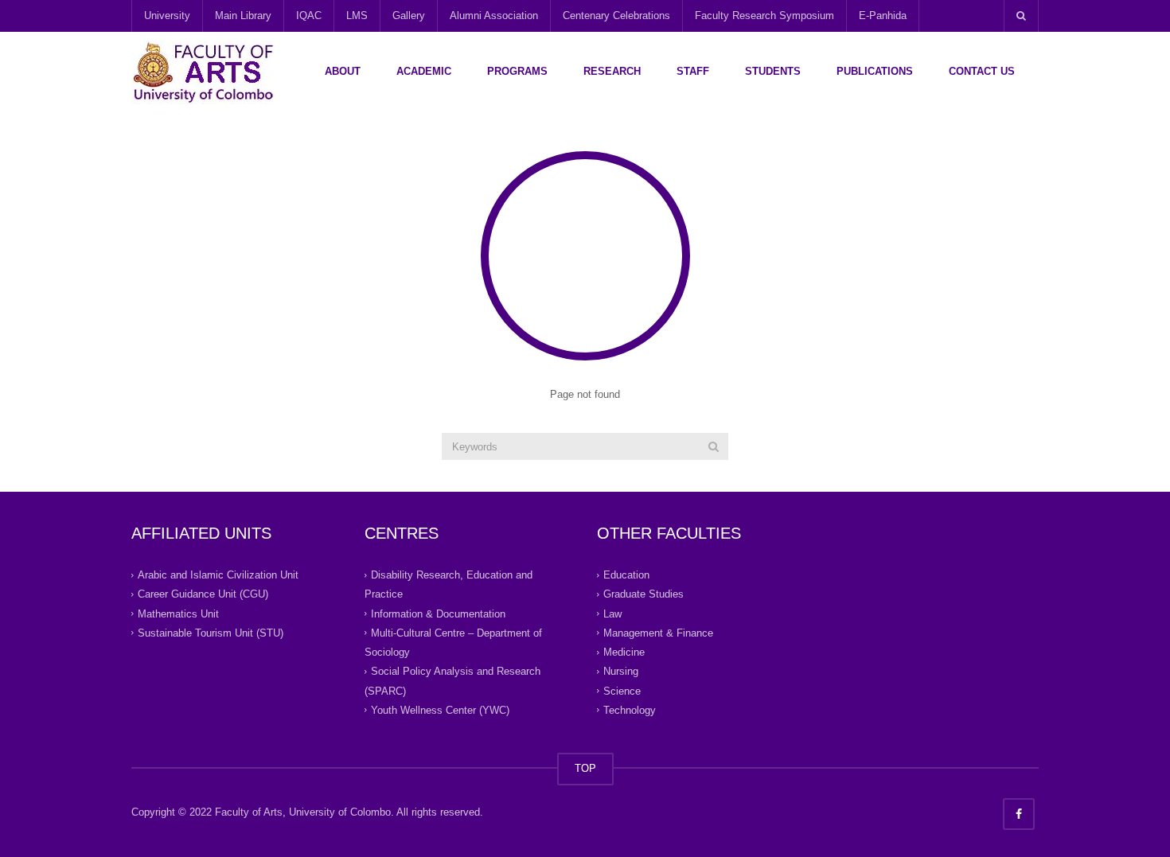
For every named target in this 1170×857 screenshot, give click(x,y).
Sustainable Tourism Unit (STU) (210, 633)
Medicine (624, 652)
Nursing (620, 671)
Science (622, 690)
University (167, 15)
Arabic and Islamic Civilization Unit (218, 575)
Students (773, 71)
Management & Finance (658, 633)
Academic (423, 71)
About (343, 71)
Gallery (408, 15)
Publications (875, 71)
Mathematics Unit (178, 613)
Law (612, 613)
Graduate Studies (643, 594)
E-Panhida (883, 15)
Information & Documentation (438, 613)
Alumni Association (494, 15)
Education (626, 575)
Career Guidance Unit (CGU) (203, 594)
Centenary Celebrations (616, 15)
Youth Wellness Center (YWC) (440, 710)
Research (612, 71)
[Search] (713, 446)
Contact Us (982, 71)
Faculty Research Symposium (764, 15)
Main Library (243, 15)
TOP (585, 768)
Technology (629, 710)
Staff (693, 71)
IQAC (309, 15)
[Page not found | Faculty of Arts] (203, 71)
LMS (357, 15)
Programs (517, 71)
